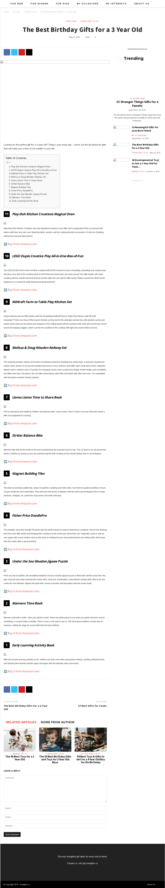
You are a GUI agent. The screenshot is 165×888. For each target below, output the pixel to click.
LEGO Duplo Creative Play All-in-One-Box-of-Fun (34, 170)
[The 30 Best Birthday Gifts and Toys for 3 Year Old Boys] (55, 740)
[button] (160, 3)
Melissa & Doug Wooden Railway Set (28, 177)
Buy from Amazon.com (22, 244)
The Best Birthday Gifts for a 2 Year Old (26, 707)
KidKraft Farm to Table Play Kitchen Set (30, 173)
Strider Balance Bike (20, 184)
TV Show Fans (137, 98)
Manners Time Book (21, 197)
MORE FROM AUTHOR (57, 722)
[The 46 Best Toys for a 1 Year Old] (20, 740)
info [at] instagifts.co (88, 863)
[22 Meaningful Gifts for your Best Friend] (121, 132)
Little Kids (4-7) (90, 754)
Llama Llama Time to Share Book (26, 180)
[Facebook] (79, 869)
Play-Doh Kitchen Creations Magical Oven (30, 167)
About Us (141, 3)
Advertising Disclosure (137, 49)
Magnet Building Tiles (21, 187)
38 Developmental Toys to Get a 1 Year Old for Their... (145, 163)
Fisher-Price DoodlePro (22, 191)
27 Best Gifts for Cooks (92, 705)
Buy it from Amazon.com (23, 549)
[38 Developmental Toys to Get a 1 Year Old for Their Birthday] (121, 164)
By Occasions (88, 3)
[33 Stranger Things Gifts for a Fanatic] (137, 79)
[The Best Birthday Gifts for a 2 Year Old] (121, 149)
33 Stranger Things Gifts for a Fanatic (137, 104)
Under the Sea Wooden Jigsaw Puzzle (29, 194)
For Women (40, 3)
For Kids (63, 3)
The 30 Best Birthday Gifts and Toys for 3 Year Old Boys (55, 759)
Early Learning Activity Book (25, 201)
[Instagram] (86, 869)
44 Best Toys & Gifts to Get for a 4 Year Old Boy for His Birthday (90, 759)
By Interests (116, 3)
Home (6, 11)
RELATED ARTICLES (21, 722)
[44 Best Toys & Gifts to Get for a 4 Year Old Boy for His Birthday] (91, 740)
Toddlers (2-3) (30, 11)
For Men (16, 3)
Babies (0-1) (20, 754)
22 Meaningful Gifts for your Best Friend (145, 129)
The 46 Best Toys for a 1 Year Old (19, 758)
